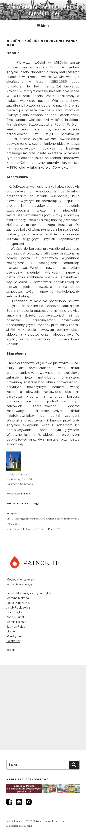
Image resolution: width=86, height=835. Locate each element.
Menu (45, 25)
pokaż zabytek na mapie (18, 493)
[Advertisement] (43, 707)
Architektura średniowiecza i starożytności (43, 10)
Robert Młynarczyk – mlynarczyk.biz (29, 593)
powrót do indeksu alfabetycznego (22, 503)
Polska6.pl (13, 641)
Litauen (11, 631)
